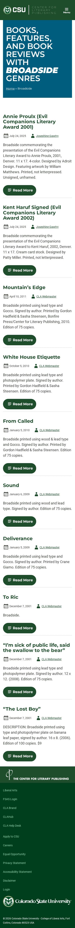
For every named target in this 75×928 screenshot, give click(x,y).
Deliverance (18, 538)
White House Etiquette (31, 357)
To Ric (10, 597)
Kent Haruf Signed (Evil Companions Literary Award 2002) (32, 213)
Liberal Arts (10, 790)
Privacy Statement (14, 863)
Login (6, 889)
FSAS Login (10, 799)
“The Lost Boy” (22, 709)
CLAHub (8, 816)
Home (10, 88)
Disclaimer (9, 880)
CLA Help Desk (12, 825)
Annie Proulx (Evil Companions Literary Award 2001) (29, 122)
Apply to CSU (11, 836)
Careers (8, 845)
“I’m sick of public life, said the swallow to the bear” (36, 648)
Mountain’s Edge (24, 287)
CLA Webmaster (43, 297)
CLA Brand (9, 808)
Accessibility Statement (17, 871)
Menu (66, 12)
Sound (11, 485)
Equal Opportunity (14, 854)
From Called (18, 421)
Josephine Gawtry (44, 136)
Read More (24, 192)
